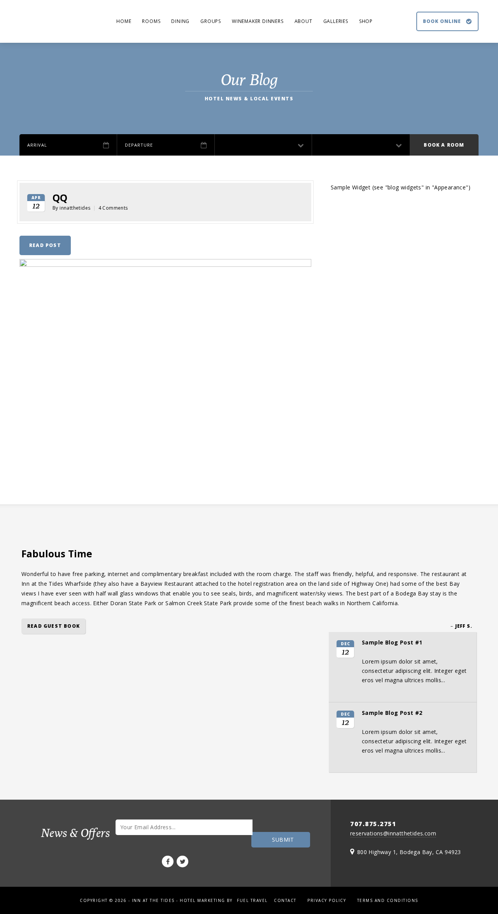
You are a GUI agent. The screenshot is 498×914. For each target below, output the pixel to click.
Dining (180, 21)
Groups (210, 21)
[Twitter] (182, 861)
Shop (366, 21)
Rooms (151, 21)
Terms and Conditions (387, 900)
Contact (285, 900)
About (303, 21)
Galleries (335, 21)
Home (123, 21)
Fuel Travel (252, 900)
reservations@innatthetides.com (393, 833)
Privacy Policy (326, 900)
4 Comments (113, 208)
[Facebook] (168, 861)
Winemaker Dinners (258, 21)
